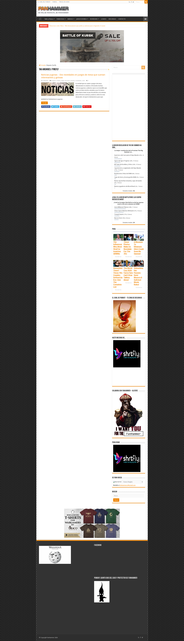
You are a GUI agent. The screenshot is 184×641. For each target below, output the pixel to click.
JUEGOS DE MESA (81, 19)
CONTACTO (122, 19)
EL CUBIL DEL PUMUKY (43, 2)
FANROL (54, 2)
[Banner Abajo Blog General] (92, 523)
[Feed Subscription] (108, 69)
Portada (42, 65)
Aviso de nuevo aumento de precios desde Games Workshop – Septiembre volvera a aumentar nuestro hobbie (80, 26)
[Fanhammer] (53, 9)
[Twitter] (133, 2)
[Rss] (129, 2)
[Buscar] (146, 2)
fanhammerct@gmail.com (128, 485)
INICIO (40, 18)
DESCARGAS (112, 19)
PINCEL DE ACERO (64, 2)
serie (83, 80)
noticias (72, 80)
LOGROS (103, 19)
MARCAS (70, 19)
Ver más (44, 103)
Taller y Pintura (48, 19)
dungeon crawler (55, 80)
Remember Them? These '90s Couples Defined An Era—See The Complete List (118, 277)
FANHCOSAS (60, 19)
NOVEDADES (94, 19)
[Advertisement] (128, 108)
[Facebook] (131, 2)
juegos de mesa (65, 80)
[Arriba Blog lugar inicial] (92, 46)
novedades (78, 80)
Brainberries (118, 256)
